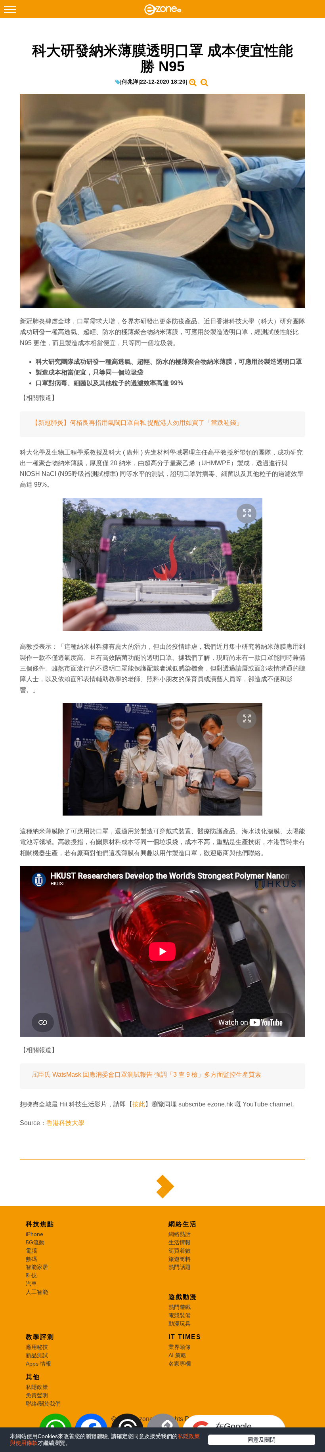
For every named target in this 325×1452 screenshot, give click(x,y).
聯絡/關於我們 (43, 1403)
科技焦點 (40, 1224)
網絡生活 (182, 1224)
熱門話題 (179, 1267)
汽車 (31, 1283)
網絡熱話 (179, 1234)
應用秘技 (37, 1347)
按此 (138, 1104)
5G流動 (35, 1242)
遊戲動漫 (182, 1296)
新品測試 (37, 1355)
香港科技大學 (65, 1123)
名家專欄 (179, 1363)
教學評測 (40, 1337)
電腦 (31, 1251)
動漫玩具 (179, 1323)
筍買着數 (179, 1251)
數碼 (31, 1259)
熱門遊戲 (179, 1307)
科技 (31, 1275)
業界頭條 (179, 1347)
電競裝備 (179, 1315)
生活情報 (179, 1242)
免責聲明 (37, 1395)
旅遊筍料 (179, 1259)
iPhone (34, 1234)
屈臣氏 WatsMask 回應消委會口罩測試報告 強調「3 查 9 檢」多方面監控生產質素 (146, 1074)
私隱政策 (37, 1387)
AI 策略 (177, 1355)
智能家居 (37, 1267)
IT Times (184, 1337)
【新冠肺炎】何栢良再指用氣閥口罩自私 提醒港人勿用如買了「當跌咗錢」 (137, 422)
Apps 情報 (38, 1363)
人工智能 (37, 1292)
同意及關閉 (261, 1440)
